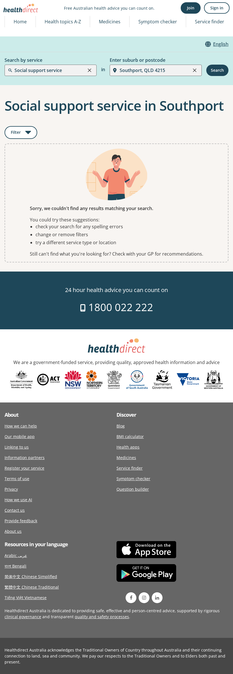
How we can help (21, 426)
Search (217, 70)
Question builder (132, 489)
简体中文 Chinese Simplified (31, 576)
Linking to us (17, 447)
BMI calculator (130, 436)
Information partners (25, 457)
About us (13, 531)
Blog (120, 426)
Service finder (209, 22)
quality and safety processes (102, 616)
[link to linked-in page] (157, 597)
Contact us (15, 510)
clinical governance (23, 616)
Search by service (23, 60)
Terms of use (17, 478)
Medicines (109, 22)
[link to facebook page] (131, 597)
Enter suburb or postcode (137, 60)
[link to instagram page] (144, 597)
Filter (24, 133)
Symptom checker (133, 478)
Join (190, 8)
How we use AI (18, 499)
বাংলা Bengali (15, 566)
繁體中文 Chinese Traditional (32, 587)
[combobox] (15, 18)
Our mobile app (20, 436)
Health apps (128, 447)
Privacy (11, 489)
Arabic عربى (16, 555)
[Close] (89, 70)
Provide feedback (21, 520)
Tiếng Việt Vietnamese (26, 597)
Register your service (24, 468)
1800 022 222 (119, 307)
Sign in (216, 8)
